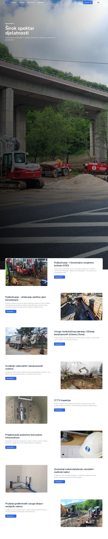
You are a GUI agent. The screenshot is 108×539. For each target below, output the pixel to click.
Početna (13, 2)
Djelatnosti (31, 2)
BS (98, 2)
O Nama (22, 2)
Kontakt (86, 2)
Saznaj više (58, 277)
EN (101, 2)
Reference (41, 2)
